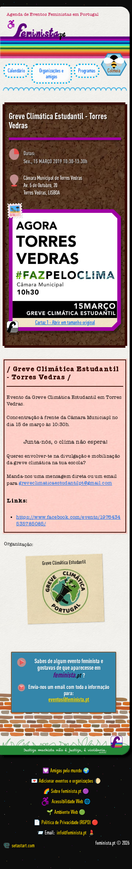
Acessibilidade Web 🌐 (71, 801)
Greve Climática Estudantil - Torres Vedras (58, 120)
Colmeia (113, 71)
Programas (86, 71)
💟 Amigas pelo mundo (62, 770)
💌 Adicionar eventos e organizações (62, 781)
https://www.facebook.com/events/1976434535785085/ (68, 520)
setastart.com (23, 845)
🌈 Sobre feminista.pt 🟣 (66, 791)
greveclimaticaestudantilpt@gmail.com (65, 483)
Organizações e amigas (51, 73)
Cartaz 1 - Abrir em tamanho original (65, 322)
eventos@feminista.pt (68, 699)
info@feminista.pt (72, 833)
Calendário (16, 71)
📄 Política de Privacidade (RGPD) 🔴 (66, 822)
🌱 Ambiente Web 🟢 (66, 812)
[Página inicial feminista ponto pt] (39, 31)
